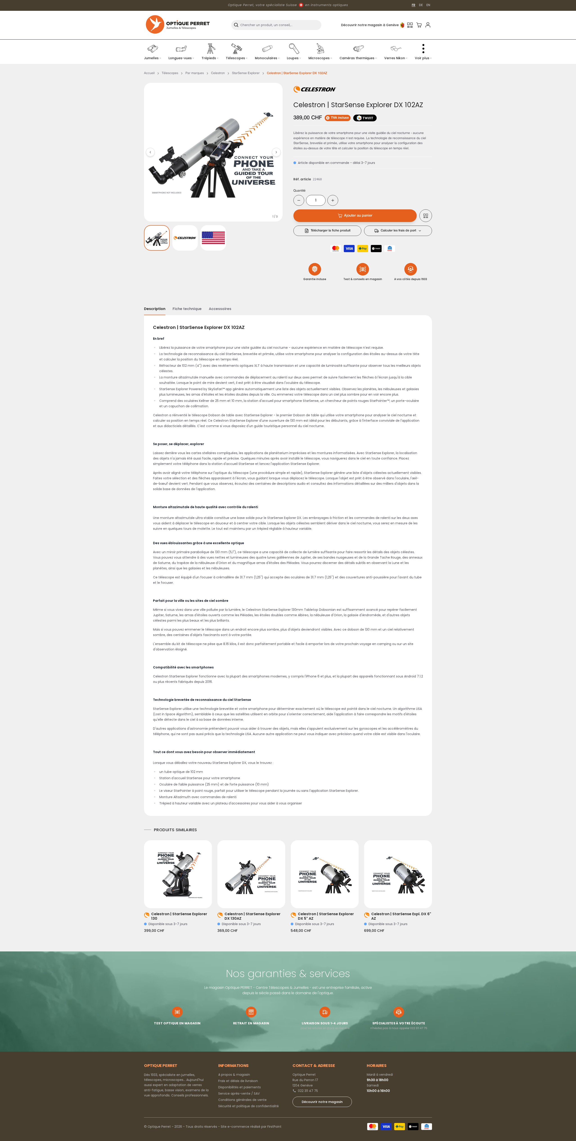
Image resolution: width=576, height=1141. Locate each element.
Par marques (194, 73)
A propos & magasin (234, 1074)
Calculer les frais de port (398, 230)
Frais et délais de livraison (238, 1081)
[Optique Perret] (178, 25)
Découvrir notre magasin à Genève (370, 25)
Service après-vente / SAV (239, 1093)
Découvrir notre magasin (322, 1102)
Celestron (218, 73)
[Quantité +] (332, 200)
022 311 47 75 (308, 1091)
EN (428, 5)
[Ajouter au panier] (184, 899)
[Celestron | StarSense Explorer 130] (178, 874)
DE (421, 5)
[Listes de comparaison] (410, 25)
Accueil (149, 73)
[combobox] (276, 25)
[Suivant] (276, 152)
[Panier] (419, 25)
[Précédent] (150, 152)
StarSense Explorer (246, 73)
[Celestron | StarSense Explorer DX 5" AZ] (325, 874)
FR (413, 5)
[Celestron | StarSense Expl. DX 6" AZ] (398, 874)
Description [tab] (154, 308)
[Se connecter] (428, 25)
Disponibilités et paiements (239, 1087)
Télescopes (170, 73)
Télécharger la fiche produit (331, 230)
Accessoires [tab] (220, 308)
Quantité (299, 190)
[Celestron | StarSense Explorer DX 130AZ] (251, 874)
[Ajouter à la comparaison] (425, 215)
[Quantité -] (298, 200)
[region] (213, 152)
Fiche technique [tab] (187, 308)
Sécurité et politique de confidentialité (248, 1106)
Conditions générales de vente (242, 1100)
